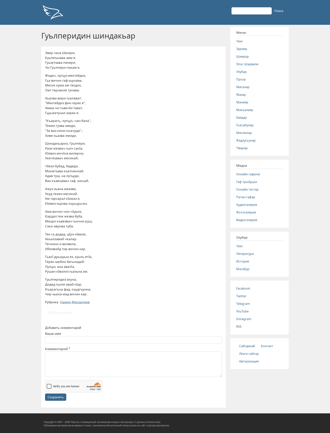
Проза (241, 79)
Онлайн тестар (247, 189)
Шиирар (242, 56)
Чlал (239, 41)
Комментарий (56, 349)
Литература (245, 254)
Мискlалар (244, 133)
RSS (239, 326)
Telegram (243, 304)
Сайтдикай (247, 346)
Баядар (241, 117)
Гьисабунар (245, 125)
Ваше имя (53, 333)
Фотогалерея (246, 212)
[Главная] (52, 12)
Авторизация (249, 361)
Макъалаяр (244, 110)
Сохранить (56, 397)
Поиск (278, 11)
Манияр (242, 102)
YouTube (242, 311)
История (242, 261)
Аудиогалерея (246, 205)
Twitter (241, 296)
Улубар (241, 72)
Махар (241, 95)
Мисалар (243, 87)
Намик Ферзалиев (75, 302)
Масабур (242, 269)
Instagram (243, 319)
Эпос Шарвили (247, 64)
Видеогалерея (246, 220)
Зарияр (241, 49)
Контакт (267, 346)
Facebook (243, 288)
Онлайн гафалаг (248, 174)
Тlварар (242, 148)
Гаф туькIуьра (246, 182)
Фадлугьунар (246, 140)
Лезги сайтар (249, 354)
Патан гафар (245, 197)
